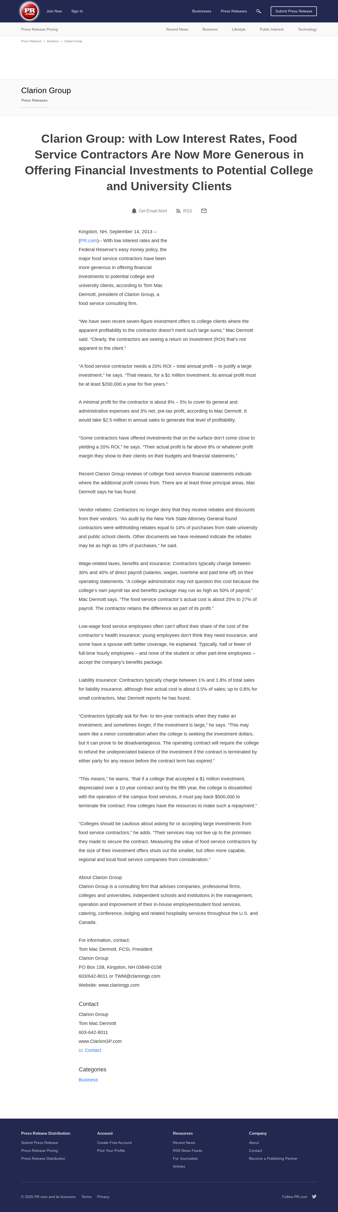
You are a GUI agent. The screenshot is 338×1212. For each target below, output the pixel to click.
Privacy (103, 1197)
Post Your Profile (111, 1150)
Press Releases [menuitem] (234, 11)
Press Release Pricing (39, 1150)
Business (53, 41)
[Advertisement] (169, 61)
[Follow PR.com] (312, 1197)
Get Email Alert (153, 211)
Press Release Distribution (43, 1158)
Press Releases (31, 41)
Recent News (184, 1143)
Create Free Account (114, 1143)
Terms (86, 1197)
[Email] (204, 211)
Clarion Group (73, 41)
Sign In (77, 11)
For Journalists (185, 1158)
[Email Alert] (135, 211)
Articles (179, 1166)
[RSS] (179, 211)
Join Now (54, 11)
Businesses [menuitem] (201, 11)
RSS (187, 211)
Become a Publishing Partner (273, 1158)
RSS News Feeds (187, 1150)
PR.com (88, 240)
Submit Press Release (293, 11)
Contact (93, 1050)
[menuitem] (258, 11)
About (254, 1143)
